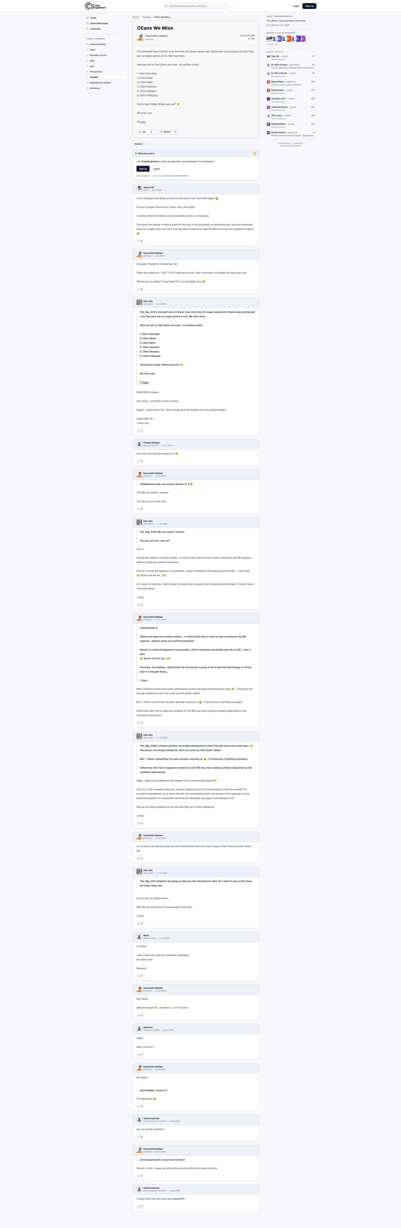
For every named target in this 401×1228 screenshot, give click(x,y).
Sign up (143, 168)
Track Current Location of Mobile (286, 85)
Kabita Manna (278, 124)
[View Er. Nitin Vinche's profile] (274, 39)
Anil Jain (148, 301)
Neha (146, 935)
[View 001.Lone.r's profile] (293, 39)
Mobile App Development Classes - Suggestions (292, 135)
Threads (146, 17)
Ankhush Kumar (279, 107)
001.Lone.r (276, 115)
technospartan (151, 1118)
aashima (147, 1027)
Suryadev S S (278, 98)
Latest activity (275, 52)
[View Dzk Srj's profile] (269, 39)
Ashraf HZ (148, 187)
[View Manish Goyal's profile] (279, 39)
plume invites (278, 132)
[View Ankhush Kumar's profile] (302, 39)
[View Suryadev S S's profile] (297, 39)
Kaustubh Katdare (156, 35)
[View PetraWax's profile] (283, 39)
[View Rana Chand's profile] (288, 39)
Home (135, 17)
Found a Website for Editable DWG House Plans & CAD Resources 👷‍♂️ (293, 68)
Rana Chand (277, 81)
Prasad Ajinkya (151, 442)
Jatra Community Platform (176, 176)
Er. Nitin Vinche (279, 64)
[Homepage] (95, 6)
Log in (157, 168)
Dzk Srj (275, 56)
